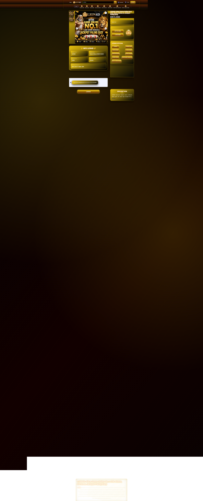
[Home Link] (77, 2)
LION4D (88, 91)
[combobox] (98, 2)
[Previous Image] (77, 28)
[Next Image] (106, 28)
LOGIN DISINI (117, 34)
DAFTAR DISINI (118, 31)
